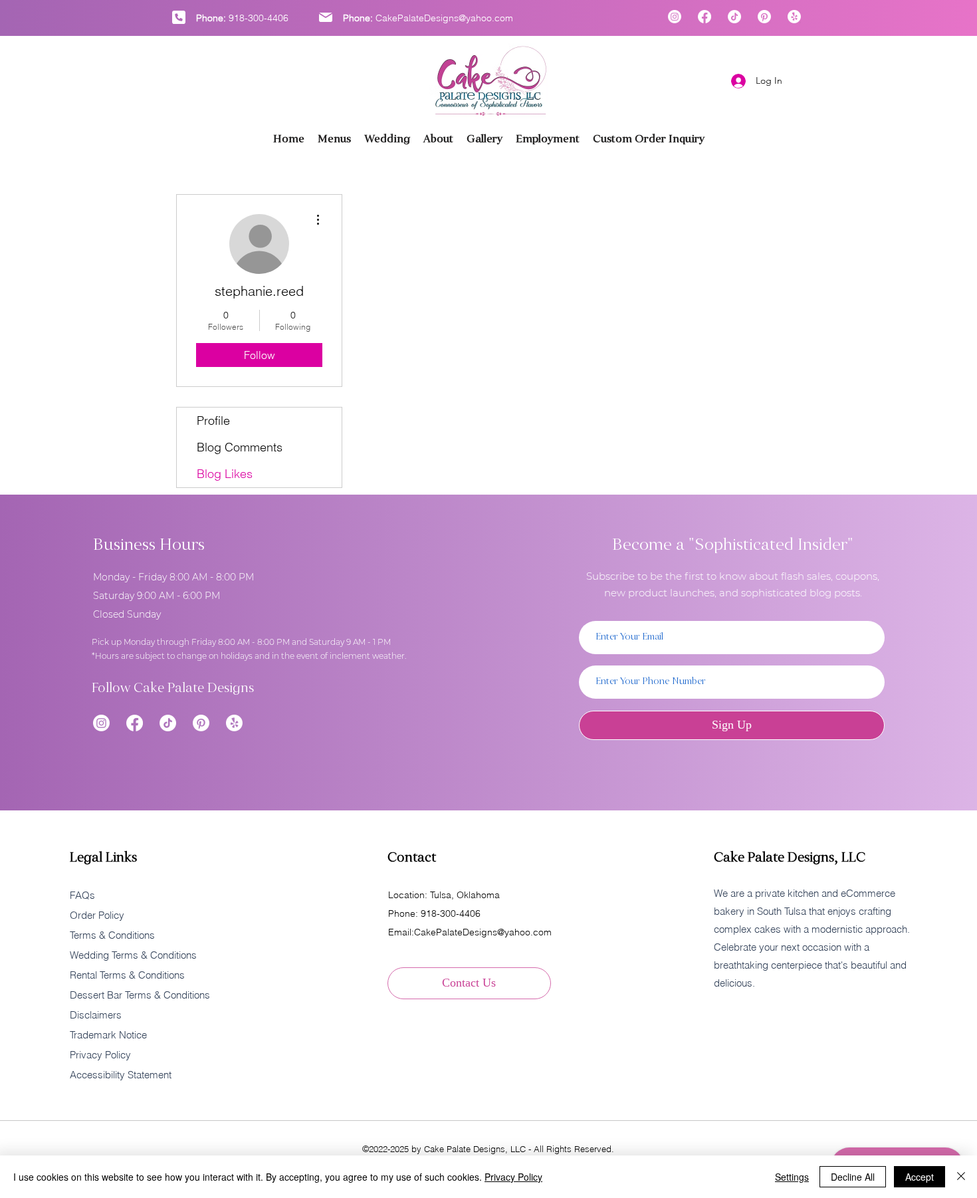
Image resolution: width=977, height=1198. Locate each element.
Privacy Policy (513, 1176)
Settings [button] (792, 1176)
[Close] (961, 1176)
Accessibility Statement (120, 1074)
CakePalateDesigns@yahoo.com (444, 18)
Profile (213, 420)
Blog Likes (225, 473)
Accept (919, 1176)
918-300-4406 (258, 18)
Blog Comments (239, 447)
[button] (484, 139)
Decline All (853, 1176)
